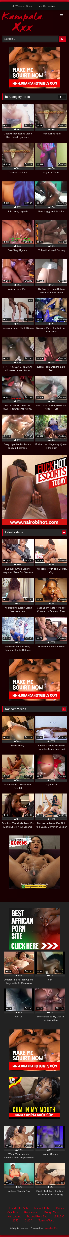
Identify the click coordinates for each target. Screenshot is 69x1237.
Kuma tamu (14, 1216)
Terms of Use (46, 1220)
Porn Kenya (31, 1212)
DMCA (28, 1220)
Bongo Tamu (51, 1212)
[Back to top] (58, 1227)
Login (39, 6)
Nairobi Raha (42, 1208)
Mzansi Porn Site (37, 1216)
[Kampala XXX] (28, 22)
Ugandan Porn (51, 1228)
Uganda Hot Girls (18, 1208)
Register (51, 6)
